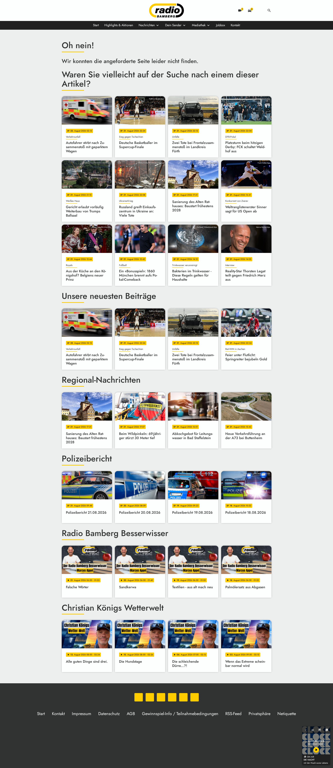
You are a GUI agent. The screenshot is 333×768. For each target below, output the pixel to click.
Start (96, 25)
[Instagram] (79, 10)
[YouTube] (86, 10)
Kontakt (235, 25)
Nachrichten (147, 25)
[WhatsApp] (65, 10)
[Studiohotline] (100, 10)
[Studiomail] (93, 10)
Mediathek (199, 25)
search (269, 10)
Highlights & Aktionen (118, 25)
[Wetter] (259, 10)
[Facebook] (72, 10)
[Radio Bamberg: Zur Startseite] (166, 10)
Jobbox (220, 25)
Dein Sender (173, 25)
